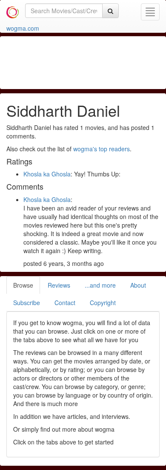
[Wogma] (12, 10)
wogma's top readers (101, 148)
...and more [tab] (100, 285)
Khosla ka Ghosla (47, 174)
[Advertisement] (85, 61)
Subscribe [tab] (26, 302)
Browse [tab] (23, 285)
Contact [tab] (64, 302)
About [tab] (138, 285)
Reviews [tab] (59, 285)
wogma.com (22, 28)
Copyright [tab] (103, 302)
